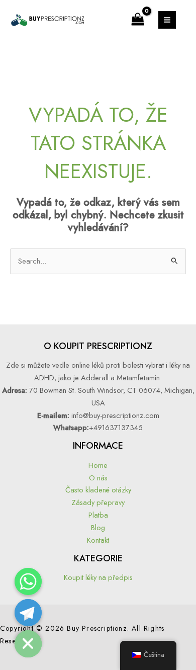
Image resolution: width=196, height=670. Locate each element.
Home (98, 465)
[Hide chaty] (28, 643)
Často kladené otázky (98, 489)
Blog (98, 527)
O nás (98, 477)
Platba (98, 515)
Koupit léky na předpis (98, 577)
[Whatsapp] (28, 581)
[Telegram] (28, 612)
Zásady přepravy (98, 502)
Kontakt (98, 540)
